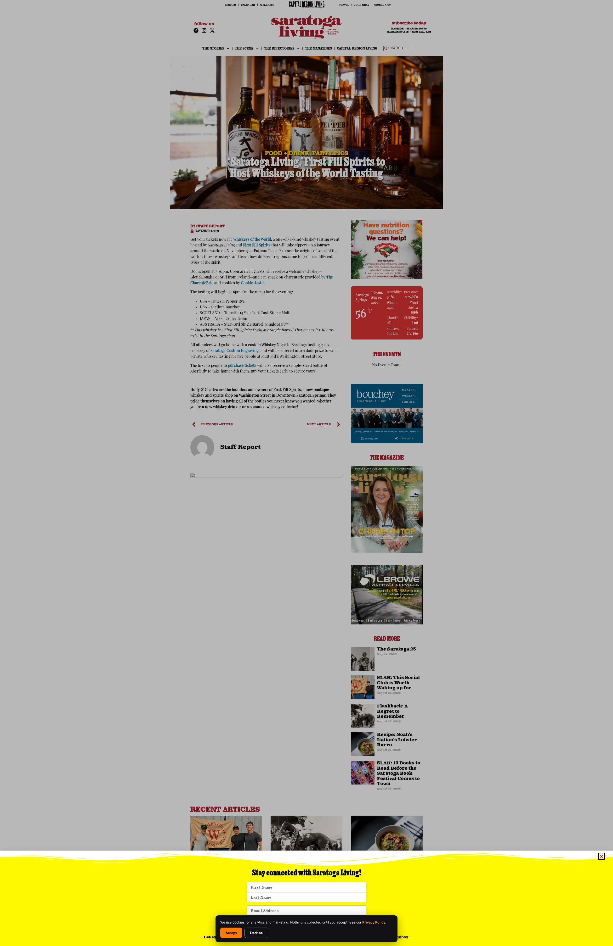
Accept (231, 932)
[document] (306, 473)
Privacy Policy (373, 922)
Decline (256, 932)
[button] (601, 856)
